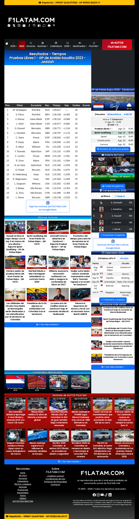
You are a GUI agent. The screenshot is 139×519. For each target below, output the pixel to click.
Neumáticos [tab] (115, 114)
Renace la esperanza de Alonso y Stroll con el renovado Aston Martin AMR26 (80, 308)
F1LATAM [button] (93, 46)
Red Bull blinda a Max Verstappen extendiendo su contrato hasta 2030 (37, 276)
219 (130, 202)
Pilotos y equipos (22, 484)
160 (130, 216)
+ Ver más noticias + (48, 324)
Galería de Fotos (114, 155)
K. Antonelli (116, 202)
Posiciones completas (114, 235)
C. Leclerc (116, 222)
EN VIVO (23, 475)
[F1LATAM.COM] (102, 473)
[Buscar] (54, 26)
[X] (14, 26)
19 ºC (129, 108)
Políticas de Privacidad (55, 481)
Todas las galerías (114, 186)
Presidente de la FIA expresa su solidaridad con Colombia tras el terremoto (37, 308)
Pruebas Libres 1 (103, 128)
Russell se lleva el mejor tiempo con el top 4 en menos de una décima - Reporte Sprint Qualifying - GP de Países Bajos (15, 244)
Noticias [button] (41, 46)
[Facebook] (9, 26)
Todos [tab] (125, 258)
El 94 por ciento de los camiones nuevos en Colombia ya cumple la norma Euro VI (124, 418)
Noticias (23, 487)
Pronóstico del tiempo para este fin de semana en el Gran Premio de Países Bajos (80, 241)
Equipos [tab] (121, 196)
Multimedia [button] (79, 46)
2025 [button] (66, 46)
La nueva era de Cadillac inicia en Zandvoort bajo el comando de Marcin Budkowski (59, 308)
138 (130, 222)
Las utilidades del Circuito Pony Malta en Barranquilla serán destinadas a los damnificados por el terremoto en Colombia (15, 311)
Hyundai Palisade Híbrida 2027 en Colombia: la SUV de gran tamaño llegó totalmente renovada (59, 418)
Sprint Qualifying (102, 132)
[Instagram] (19, 26)
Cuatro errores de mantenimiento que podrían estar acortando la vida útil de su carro (102, 417)
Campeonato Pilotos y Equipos (58, 389)
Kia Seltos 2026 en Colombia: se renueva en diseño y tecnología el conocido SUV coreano (81, 450)
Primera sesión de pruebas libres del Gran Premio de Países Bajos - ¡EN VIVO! (15, 276)
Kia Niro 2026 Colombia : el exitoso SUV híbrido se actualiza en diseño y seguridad (59, 448)
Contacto (55, 484)
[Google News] (49, 26)
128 (130, 229)
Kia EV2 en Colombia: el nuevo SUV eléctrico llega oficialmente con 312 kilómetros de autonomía (102, 450)
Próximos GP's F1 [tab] (107, 258)
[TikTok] (29, 26)
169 (130, 209)
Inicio (22, 472)
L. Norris (116, 229)
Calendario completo (114, 299)
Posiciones (23, 490)
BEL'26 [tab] (129, 114)
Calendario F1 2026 (80, 388)
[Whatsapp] (44, 26)
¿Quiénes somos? (55, 476)
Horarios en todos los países (114, 149)
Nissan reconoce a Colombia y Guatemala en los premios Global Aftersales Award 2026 (124, 450)
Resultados (23, 492)
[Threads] (34, 26)
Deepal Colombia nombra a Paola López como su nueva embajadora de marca (15, 448)
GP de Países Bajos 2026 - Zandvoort (113, 89)
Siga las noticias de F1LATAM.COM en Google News (47, 208)
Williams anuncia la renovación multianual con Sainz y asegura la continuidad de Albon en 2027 (58, 278)
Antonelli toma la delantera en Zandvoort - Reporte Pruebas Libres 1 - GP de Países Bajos (58, 243)
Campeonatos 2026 (114, 190)
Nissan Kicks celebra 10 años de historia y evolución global (37, 415)
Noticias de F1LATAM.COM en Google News (113, 246)
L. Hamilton (116, 209)
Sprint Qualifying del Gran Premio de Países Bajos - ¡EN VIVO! (37, 240)
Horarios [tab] (100, 114)
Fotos (23, 495)
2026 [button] (12, 46)
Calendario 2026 (114, 252)
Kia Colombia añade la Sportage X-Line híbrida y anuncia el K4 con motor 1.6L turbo (15, 417)
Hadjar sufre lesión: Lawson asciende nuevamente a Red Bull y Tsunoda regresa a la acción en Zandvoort (80, 278)
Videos (22, 498)
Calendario (56, 46)
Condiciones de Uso (55, 479)
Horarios (30, 46)
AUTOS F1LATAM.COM (23, 501)
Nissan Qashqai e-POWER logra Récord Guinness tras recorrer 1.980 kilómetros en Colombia (81, 418)
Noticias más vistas (114, 304)
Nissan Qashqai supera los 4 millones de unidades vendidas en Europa (37, 448)
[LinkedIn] (39, 26)
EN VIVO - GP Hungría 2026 (36, 389)
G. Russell (116, 216)
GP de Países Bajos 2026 (15, 389)
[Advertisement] (47, 84)
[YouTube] (24, 26)
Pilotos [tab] (106, 196)
